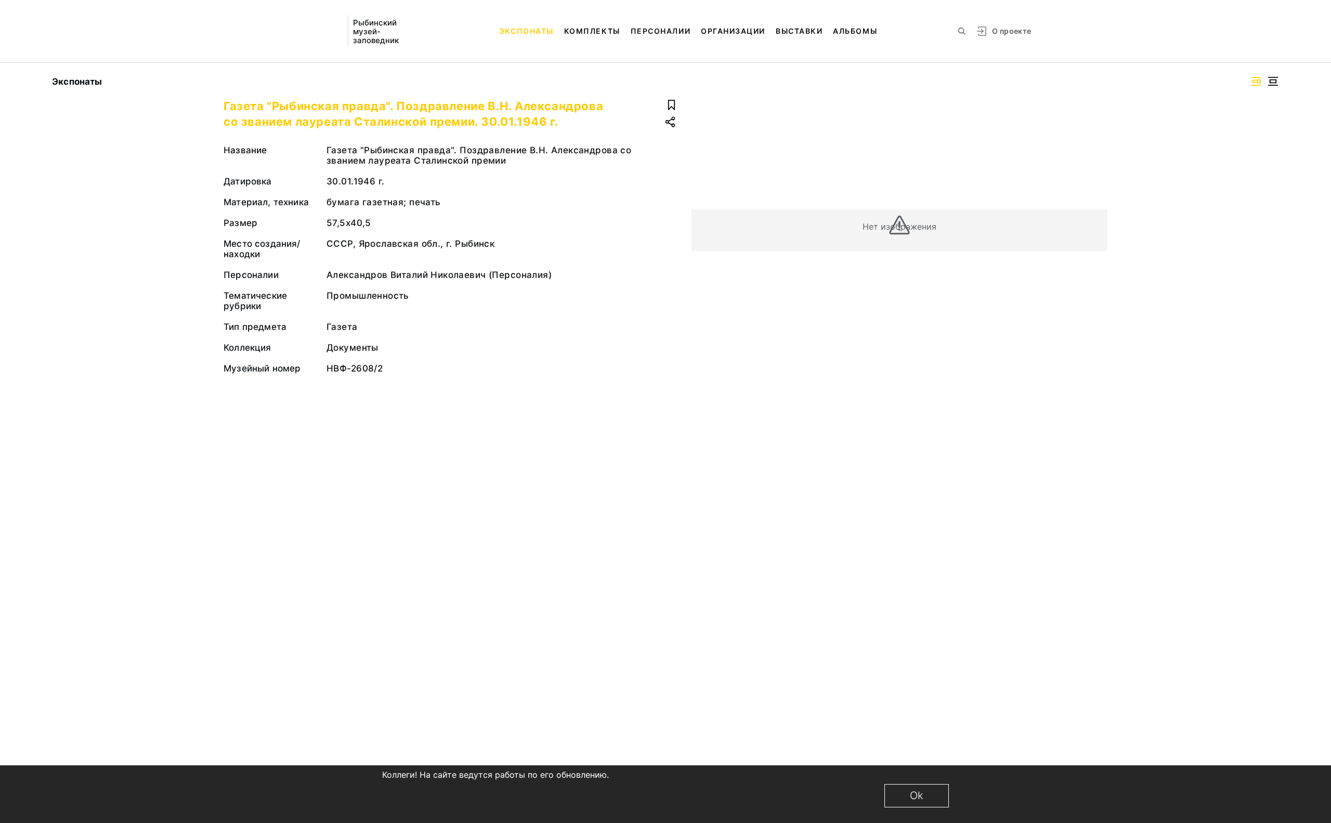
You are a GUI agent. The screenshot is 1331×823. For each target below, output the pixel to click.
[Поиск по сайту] (962, 31)
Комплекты (592, 30)
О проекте (1011, 30)
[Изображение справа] (1256, 81)
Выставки (799, 30)
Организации (733, 30)
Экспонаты (526, 30)
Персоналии (660, 30)
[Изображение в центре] (1272, 81)
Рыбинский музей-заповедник (376, 31)
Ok (916, 795)
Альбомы (855, 30)
